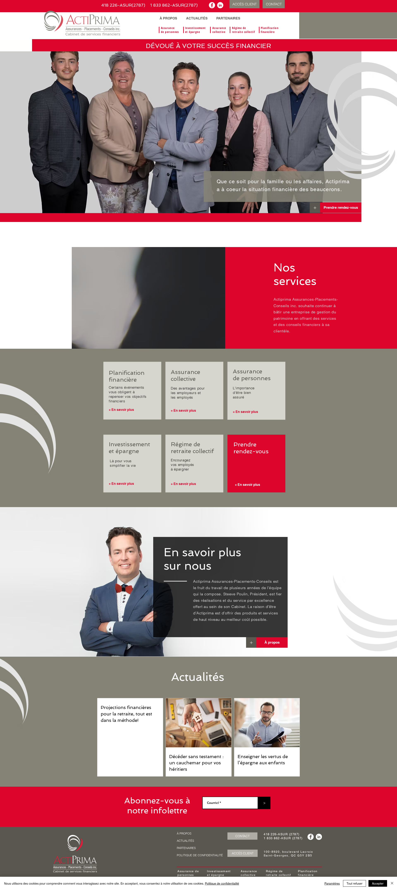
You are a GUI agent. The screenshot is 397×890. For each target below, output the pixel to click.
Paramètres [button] (332, 883)
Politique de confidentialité (222, 883)
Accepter (378, 883)
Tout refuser (354, 883)
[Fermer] (392, 883)
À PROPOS (184, 833)
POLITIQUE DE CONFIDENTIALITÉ (200, 855)
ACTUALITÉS (185, 841)
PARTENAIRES (186, 848)
